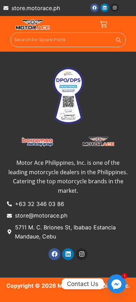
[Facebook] (94, 7)
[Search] (118, 40)
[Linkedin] (104, 7)
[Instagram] (115, 7)
